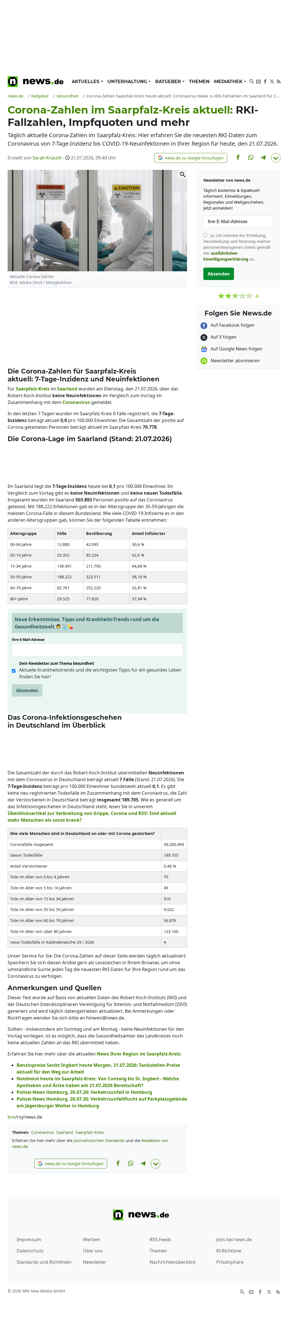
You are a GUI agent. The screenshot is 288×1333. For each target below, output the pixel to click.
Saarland (64, 1132)
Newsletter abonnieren (235, 360)
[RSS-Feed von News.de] (278, 80)
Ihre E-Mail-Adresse (30, 639)
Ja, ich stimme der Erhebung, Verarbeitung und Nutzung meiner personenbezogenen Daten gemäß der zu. (237, 247)
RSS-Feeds (160, 1239)
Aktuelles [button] (86, 81)
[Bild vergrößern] (182, 174)
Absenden (27, 690)
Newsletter (94, 1262)
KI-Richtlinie (228, 1251)
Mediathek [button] (229, 81)
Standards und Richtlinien (44, 1262)
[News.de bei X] (272, 80)
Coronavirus (42, 1132)
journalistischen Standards (99, 1140)
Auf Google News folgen (236, 349)
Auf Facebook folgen (232, 325)
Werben (91, 1239)
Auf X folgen (223, 337)
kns (11, 1117)
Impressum (29, 1239)
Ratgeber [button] (168, 81)
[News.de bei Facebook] (265, 80)
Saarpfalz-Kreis (89, 1132)
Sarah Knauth (47, 158)
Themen (199, 81)
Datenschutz (30, 1251)
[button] (190, 158)
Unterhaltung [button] (127, 81)
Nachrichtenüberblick (173, 1262)
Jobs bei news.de (234, 1239)
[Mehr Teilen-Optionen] (275, 158)
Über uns (93, 1251)
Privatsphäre (230, 1262)
